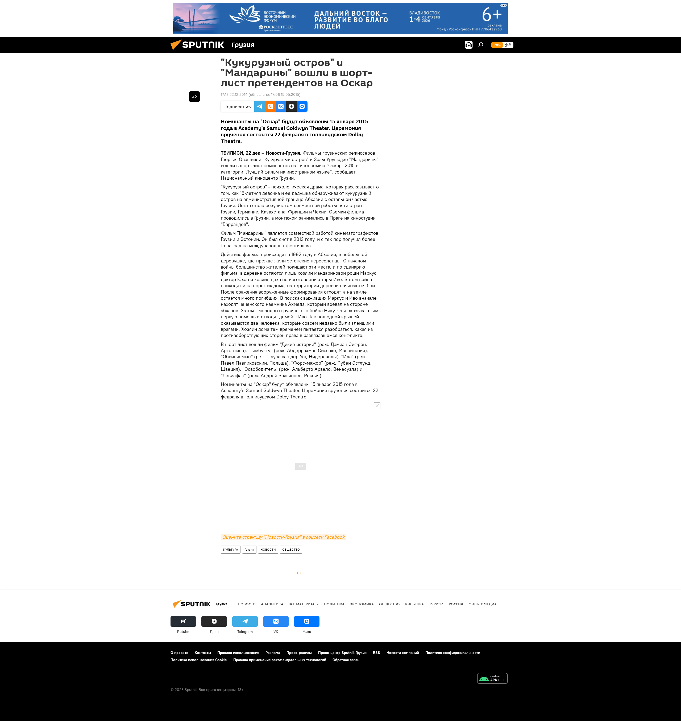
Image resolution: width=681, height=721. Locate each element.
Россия (456, 603)
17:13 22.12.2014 (234, 94)
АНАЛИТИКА (272, 603)
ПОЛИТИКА (334, 603)
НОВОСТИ (268, 549)
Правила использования (238, 652)
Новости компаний (403, 652)
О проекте (179, 652)
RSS (376, 652)
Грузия (249, 549)
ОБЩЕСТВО (291, 549)
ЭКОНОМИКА (362, 603)
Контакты (203, 652)
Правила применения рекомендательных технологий (279, 659)
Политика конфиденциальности (452, 652)
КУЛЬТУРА (230, 549)
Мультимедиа (482, 603)
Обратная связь (346, 659)
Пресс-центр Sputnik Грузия (342, 652)
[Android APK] (492, 679)
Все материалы (304, 603)
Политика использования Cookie (199, 659)
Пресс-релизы (299, 652)
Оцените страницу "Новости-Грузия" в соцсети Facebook (283, 537)
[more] (194, 96)
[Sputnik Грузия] (199, 51)
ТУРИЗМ (436, 603)
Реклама (272, 652)
